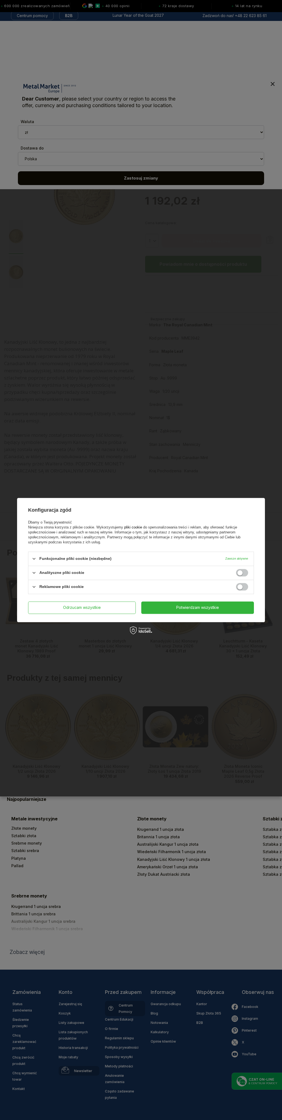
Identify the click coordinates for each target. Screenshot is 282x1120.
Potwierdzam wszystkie (197, 607)
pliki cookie (133, 527)
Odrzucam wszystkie (82, 607)
